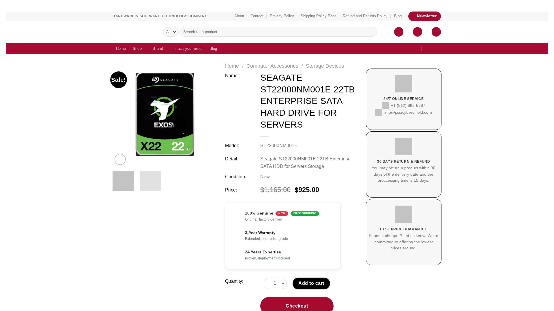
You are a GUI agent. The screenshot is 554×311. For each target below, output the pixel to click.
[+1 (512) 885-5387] (426, 48)
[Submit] (372, 32)
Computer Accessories (274, 65)
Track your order (187, 48)
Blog (395, 16)
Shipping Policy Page (318, 16)
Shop (137, 48)
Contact (259, 16)
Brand (157, 48)
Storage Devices (328, 65)
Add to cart (311, 272)
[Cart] (436, 32)
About (240, 16)
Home (121, 48)
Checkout (297, 294)
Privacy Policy (283, 16)
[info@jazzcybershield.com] (413, 48)
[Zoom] (120, 159)
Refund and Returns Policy (362, 16)
